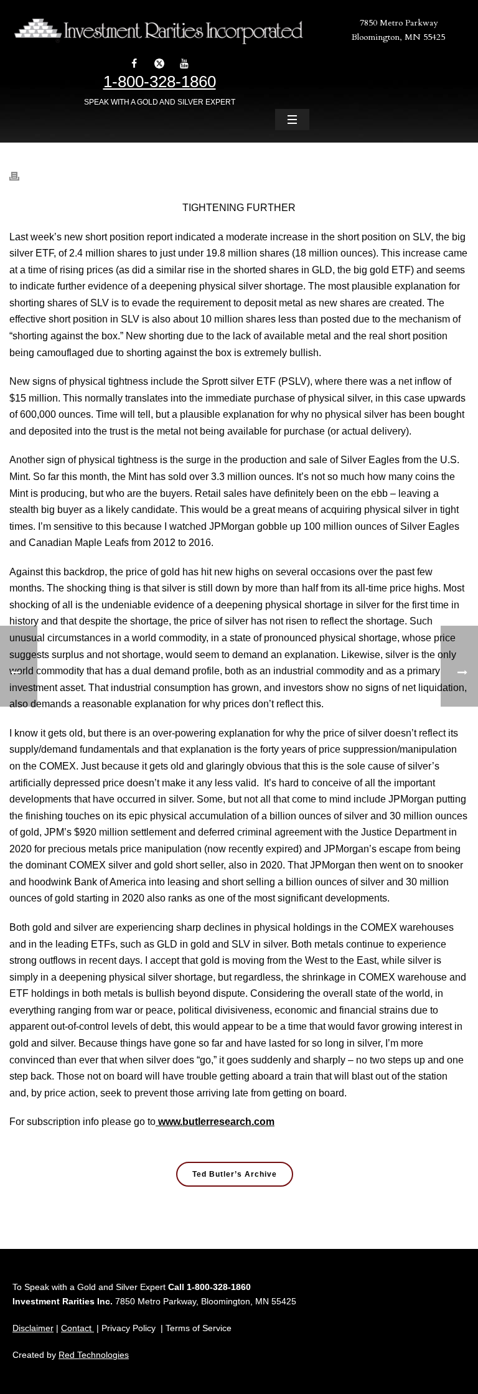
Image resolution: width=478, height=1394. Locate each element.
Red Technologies (94, 1355)
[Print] (20, 169)
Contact (77, 1328)
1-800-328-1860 (159, 81)
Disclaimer (33, 1328)
